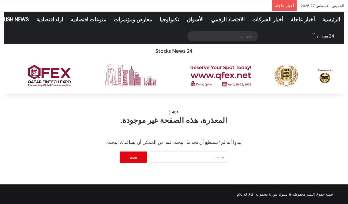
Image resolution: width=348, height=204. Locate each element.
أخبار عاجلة (303, 19)
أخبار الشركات (267, 19)
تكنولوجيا (169, 19)
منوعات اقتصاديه (88, 19)
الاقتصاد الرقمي (228, 19)
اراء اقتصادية (49, 19)
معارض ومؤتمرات (133, 19)
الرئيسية (331, 19)
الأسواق (195, 19)
